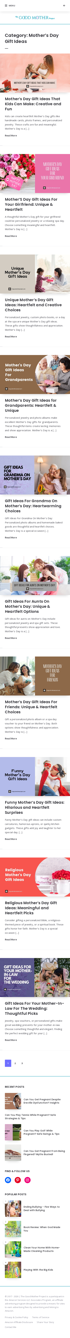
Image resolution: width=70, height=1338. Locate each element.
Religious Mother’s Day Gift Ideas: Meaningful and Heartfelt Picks (31, 908)
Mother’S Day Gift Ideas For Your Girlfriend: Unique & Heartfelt (31, 204)
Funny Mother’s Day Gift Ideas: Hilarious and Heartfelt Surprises (34, 807)
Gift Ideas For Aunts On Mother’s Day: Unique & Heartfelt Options (27, 606)
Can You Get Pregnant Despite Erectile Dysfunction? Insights (42, 1101)
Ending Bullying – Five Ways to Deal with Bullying (42, 1208)
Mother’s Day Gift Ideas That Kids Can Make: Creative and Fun (33, 104)
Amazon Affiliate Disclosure (19, 1322)
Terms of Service (40, 1317)
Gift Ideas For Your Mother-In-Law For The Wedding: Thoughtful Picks (34, 1008)
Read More (11, 135)
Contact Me (10, 1327)
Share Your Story (45, 1322)
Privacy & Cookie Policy (16, 1317)
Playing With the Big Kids (38, 1269)
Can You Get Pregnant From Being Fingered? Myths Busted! (44, 1152)
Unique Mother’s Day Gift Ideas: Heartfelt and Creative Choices (33, 305)
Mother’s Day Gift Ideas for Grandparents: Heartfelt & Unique (31, 405)
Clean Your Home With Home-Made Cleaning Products (42, 1249)
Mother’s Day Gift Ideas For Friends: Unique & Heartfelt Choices (31, 707)
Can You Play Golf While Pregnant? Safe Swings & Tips (42, 1132)
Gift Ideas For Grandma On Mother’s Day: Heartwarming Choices (33, 506)
